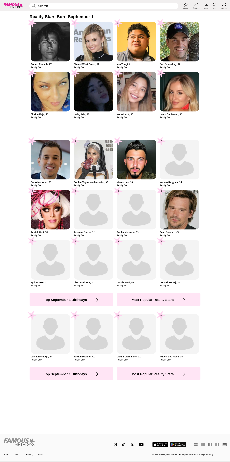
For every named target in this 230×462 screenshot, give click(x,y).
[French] (210, 444)
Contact (17, 454)
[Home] (52, 442)
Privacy (29, 454)
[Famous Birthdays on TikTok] (123, 444)
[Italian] (217, 444)
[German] (225, 444)
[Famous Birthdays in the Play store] (178, 444)
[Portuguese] (203, 444)
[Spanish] (196, 444)
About (6, 454)
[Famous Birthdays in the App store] (160, 444)
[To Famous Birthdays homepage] (13, 5)
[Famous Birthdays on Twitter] (132, 444)
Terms (41, 454)
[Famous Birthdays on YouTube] (142, 444)
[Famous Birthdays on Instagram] (115, 444)
